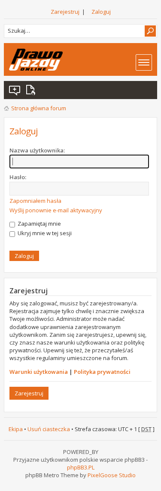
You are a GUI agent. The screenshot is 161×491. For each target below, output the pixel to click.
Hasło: (17, 177)
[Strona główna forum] (36, 60)
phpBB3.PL (80, 467)
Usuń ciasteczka (48, 429)
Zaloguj (101, 12)
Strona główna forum (38, 108)
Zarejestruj (65, 12)
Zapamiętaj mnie (38, 223)
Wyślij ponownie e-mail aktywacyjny (55, 210)
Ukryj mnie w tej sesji (44, 233)
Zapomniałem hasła (35, 201)
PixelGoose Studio (112, 475)
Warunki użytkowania (38, 372)
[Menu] (144, 62)
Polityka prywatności (102, 372)
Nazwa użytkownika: (37, 150)
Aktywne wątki (32, 90)
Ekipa (16, 429)
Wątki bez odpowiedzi (15, 90)
